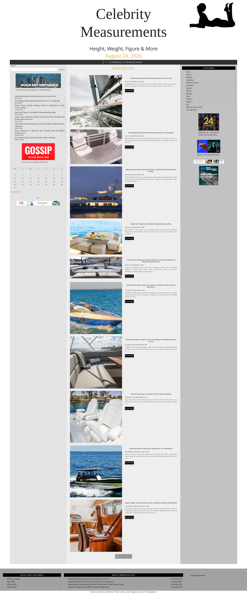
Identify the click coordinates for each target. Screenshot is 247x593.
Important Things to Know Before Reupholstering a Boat (35, 112)
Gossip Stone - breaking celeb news (34, 162)
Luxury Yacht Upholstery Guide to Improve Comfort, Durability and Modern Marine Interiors (151, 261)
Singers (189, 102)
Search (13, 66)
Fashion (189, 88)
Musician (189, 93)
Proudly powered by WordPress (101, 592)
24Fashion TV (203, 132)
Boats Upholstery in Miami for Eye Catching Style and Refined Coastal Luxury (151, 340)
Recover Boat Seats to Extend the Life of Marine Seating (35, 138)
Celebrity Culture (192, 83)
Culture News (128, 62)
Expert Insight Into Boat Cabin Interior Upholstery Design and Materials (151, 503)
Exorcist (200, 155)
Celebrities (115, 62)
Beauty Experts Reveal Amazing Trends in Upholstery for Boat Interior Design (151, 170)
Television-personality (194, 107)
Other (188, 96)
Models (188, 91)
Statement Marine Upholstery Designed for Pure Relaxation (151, 448)
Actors (139, 62)
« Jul (37, 197)
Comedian (190, 85)
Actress (189, 75)
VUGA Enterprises (22, 90)
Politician (189, 99)
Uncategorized (191, 110)
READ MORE (129, 90)
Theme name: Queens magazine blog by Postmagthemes (135, 592)
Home (106, 62)
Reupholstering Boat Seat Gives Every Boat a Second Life (35, 96)
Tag (187, 104)
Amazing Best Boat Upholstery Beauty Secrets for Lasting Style (37, 101)
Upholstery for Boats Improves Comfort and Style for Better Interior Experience (151, 286)
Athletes (189, 77)
